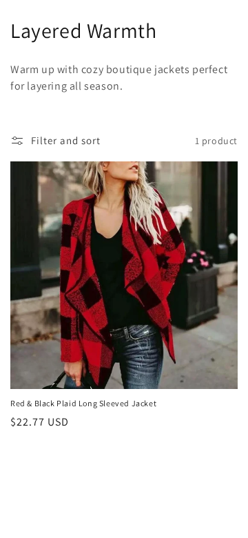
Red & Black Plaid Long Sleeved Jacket (83, 403)
